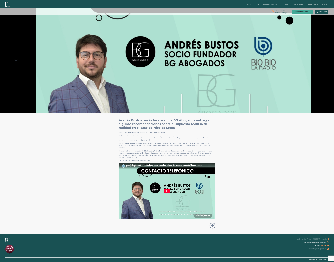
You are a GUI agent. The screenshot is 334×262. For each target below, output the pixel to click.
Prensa (257, 4)
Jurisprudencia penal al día (271, 4)
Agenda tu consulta (301, 12)
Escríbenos (323, 12)
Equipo (249, 4)
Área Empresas (298, 4)
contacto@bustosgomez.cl (317, 249)
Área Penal (286, 4)
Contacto (324, 4)
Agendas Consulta (312, 4)
